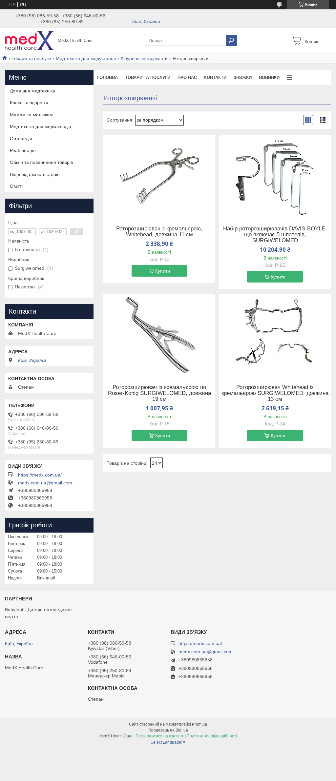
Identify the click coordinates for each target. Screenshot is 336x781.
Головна (107, 77)
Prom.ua (199, 724)
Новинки (269, 77)
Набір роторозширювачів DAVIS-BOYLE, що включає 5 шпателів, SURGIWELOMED (275, 235)
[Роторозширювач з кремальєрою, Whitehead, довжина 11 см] (159, 176)
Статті (16, 186)
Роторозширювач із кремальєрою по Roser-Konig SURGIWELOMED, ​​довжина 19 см (159, 393)
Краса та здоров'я (29, 102)
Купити (162, 271)
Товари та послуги (31, 58)
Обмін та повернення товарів (41, 162)
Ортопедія (21, 138)
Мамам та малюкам (31, 114)
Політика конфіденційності (212, 736)
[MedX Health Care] (29, 40)
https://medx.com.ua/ (40, 475)
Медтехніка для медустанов (86, 58)
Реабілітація (23, 150)
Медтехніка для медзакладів (40, 126)
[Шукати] (231, 40)
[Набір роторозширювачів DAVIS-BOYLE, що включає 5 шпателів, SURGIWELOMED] (275, 176)
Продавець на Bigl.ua (168, 730)
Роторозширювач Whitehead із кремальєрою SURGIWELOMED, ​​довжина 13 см (274, 393)
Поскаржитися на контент (160, 736)
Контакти (215, 77)
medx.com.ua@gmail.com (45, 482)
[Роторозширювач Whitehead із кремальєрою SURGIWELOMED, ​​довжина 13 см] (275, 335)
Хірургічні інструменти (144, 58)
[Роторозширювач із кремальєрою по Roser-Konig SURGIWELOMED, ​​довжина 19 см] (159, 335)
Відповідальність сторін (35, 174)
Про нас (187, 77)
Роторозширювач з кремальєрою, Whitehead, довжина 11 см (159, 232)
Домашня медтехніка (32, 90)
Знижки (243, 77)
